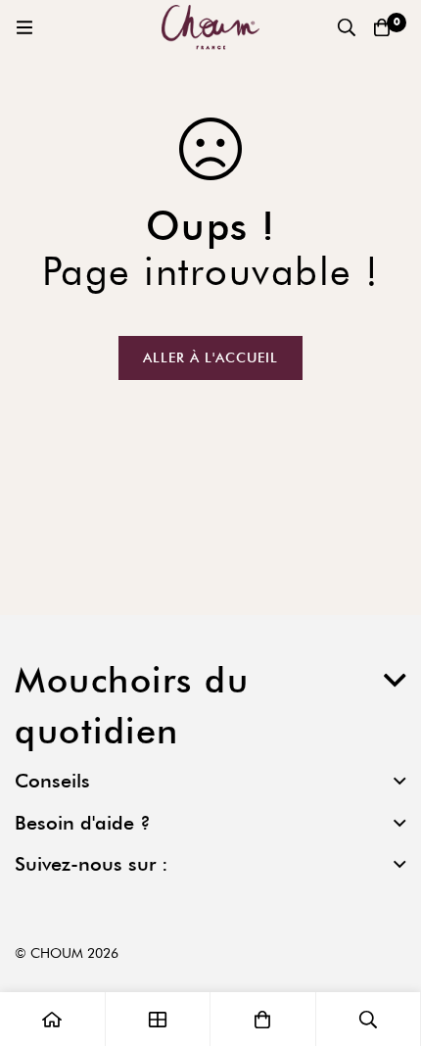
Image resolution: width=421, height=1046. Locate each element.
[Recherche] (346, 27)
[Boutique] (158, 1019)
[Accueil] (53, 1019)
